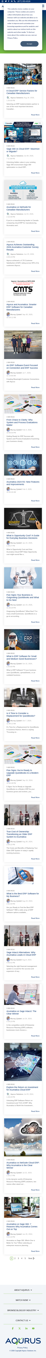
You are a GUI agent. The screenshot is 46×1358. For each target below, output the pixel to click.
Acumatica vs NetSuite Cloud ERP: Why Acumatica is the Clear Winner (23, 1165)
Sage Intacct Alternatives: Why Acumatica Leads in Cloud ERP (21, 953)
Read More (35, 115)
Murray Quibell (15, 315)
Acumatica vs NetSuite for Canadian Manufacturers (18, 208)
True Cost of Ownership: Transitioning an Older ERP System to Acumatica (19, 834)
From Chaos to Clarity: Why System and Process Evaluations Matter (22, 422)
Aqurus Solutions (16, 98)
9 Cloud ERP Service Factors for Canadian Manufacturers (21, 92)
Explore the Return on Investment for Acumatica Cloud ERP (22, 1088)
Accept (29, 44)
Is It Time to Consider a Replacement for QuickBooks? (20, 714)
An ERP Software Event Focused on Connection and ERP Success (22, 366)
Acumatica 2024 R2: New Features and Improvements (22, 483)
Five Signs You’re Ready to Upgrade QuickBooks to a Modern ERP (22, 773)
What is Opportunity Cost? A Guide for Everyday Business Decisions (22, 536)
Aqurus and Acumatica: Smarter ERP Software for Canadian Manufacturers (21, 307)
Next (30, 1258)
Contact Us (22, 1321)
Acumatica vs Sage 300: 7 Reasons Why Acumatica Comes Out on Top (21, 1226)
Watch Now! (22, 1300)
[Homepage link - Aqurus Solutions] (23, 1344)
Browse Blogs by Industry (21, 1310)
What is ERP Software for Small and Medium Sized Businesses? (21, 657)
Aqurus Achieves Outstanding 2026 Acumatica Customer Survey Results (22, 247)
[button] (42, 6)
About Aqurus (21, 1290)
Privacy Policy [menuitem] (22, 1348)
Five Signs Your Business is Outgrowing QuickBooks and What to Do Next (22, 597)
